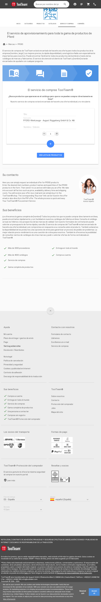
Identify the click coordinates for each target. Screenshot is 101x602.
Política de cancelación (13, 361)
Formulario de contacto (61, 334)
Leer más (11, 480)
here (26, 573)
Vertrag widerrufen (12, 346)
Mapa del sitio (57, 412)
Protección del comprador (62, 404)
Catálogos (52, 23)
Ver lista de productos (50, 155)
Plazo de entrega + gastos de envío (18, 338)
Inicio (18, 23)
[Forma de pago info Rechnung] (56, 447)
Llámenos (55, 338)
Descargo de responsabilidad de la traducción (23, 376)
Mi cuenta (8, 334)
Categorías (28, 23)
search (65, 4)
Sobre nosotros (57, 396)
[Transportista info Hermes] (20, 442)
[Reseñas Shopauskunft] (64, 482)
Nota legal (8, 357)
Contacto (55, 400)
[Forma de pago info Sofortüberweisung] (67, 442)
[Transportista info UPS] (20, 447)
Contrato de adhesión (13, 372)
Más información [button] (9, 599)
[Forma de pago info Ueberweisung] (56, 442)
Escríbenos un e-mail (60, 342)
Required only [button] (82, 592)
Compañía (81, 23)
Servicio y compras (67, 23)
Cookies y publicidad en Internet (17, 368)
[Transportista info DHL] (9, 442)
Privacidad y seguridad (13, 365)
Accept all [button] (94, 592)
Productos (40, 23)
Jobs (53, 408)
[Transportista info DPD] (9, 447)
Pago (6, 342)
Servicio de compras (60, 346)
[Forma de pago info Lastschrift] (67, 447)
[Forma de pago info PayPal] (56, 453)
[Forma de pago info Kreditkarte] (67, 453)
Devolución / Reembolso (14, 350)
